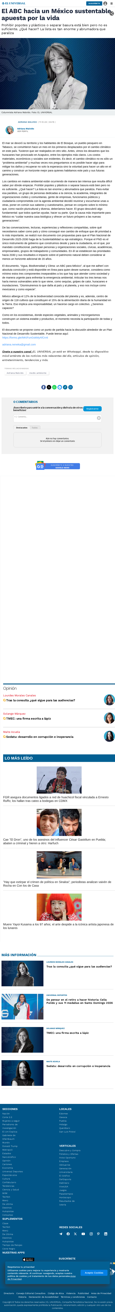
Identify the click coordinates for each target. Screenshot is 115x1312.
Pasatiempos (66, 1194)
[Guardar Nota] (70, 387)
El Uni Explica (9, 1131)
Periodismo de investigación (10, 1126)
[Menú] (111, 3)
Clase (5, 1223)
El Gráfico (64, 1175)
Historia (22, 1297)
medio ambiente (38, 373)
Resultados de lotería (67, 1203)
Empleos (64, 1161)
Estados (6, 1153)
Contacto (92, 1297)
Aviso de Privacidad (101, 1293)
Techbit (6, 1197)
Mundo (6, 1142)
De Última (7, 1234)
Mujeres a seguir (11, 1121)
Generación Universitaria (66, 1170)
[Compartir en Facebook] (43, 387)
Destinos (7, 1207)
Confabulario (9, 1182)
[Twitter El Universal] (75, 1234)
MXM (4, 1193)
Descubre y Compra (70, 1150)
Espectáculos (9, 1175)
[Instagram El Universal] (91, 1234)
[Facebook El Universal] (68, 1234)
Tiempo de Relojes (12, 1245)
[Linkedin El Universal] (105, 1234)
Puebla (63, 1121)
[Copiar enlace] (65, 387)
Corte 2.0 (7, 1117)
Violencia (70, 1293)
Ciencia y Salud (10, 1189)
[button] (94, 3)
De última (7, 1204)
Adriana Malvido (27, 122)
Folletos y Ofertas (68, 1154)
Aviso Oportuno (67, 1157)
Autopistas (8, 1211)
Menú (5, 1200)
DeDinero (64, 1183)
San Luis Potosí (67, 1131)
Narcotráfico (9, 1157)
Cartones (7, 1164)
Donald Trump (10, 1146)
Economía (7, 1168)
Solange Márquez (14, 713)
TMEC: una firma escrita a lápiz (28, 718)
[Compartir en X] (49, 387)
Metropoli (7, 1150)
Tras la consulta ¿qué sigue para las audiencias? (40, 700)
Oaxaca (63, 1117)
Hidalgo (63, 1124)
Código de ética (56, 1293)
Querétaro (64, 1128)
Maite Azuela (11, 731)
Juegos (63, 1190)
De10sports (65, 1179)
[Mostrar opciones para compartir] (112, 13)
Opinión (9, 688)
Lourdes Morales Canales (19, 695)
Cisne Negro (8, 1248)
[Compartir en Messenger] (60, 387)
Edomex (63, 1113)
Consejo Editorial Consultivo (30, 1293)
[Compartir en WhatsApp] (54, 387)
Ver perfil (22, 131)
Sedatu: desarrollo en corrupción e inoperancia (39, 737)
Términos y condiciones (73, 1297)
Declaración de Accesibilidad (43, 1297)
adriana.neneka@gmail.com (19, 344)
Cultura (6, 1178)
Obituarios (64, 1165)
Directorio (9, 1293)
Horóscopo (65, 1197)
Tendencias (8, 1186)
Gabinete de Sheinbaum (9, 1137)
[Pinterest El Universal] (98, 1234)
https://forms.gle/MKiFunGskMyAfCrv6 (25, 337)
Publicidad (83, 1293)
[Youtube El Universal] (83, 1234)
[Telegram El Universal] (60, 1234)
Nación (6, 1113)
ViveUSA (63, 1186)
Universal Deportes (12, 1171)
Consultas (7, 1215)
